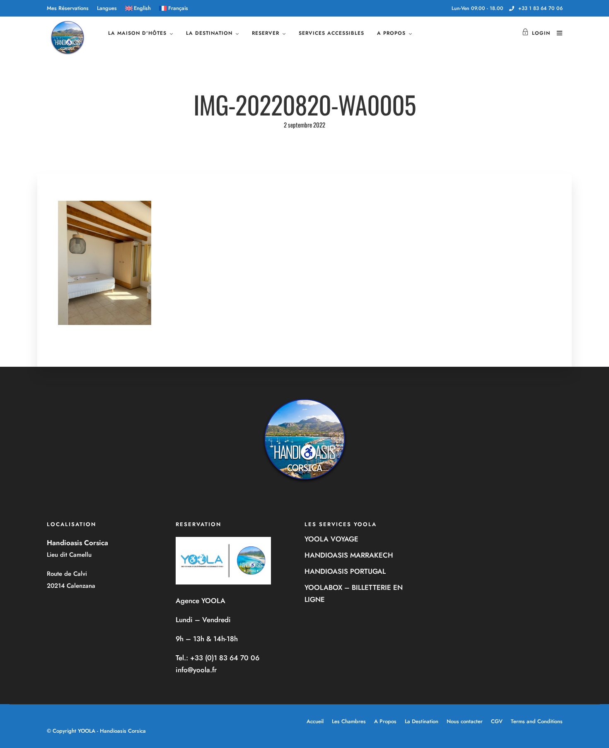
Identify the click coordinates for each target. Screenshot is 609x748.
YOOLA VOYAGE (331, 539)
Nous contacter (465, 721)
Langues (107, 8)
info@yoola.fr (196, 670)
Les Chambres (349, 721)
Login (541, 33)
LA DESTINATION (209, 33)
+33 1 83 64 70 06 (540, 8)
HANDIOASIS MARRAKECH (348, 555)
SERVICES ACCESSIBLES (331, 33)
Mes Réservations (68, 8)
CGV (497, 721)
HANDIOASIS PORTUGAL (345, 571)
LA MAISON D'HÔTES (137, 33)
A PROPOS (391, 33)
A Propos (385, 721)
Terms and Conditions (537, 721)
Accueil (315, 721)
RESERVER (265, 33)
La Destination (421, 721)
